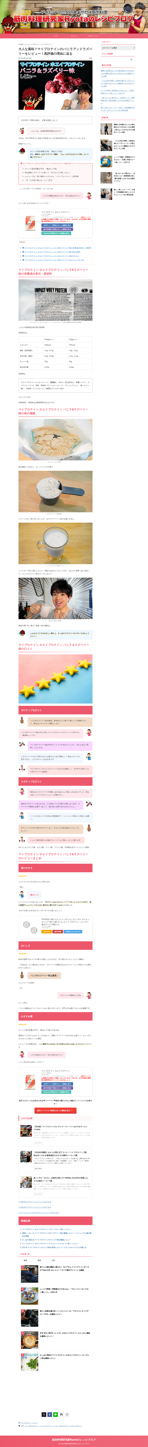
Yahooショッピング (73, 932)
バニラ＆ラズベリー (46, 1426)
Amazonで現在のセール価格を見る (56, 233)
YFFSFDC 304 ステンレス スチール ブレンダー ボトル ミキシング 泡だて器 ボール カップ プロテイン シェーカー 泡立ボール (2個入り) (65, 922)
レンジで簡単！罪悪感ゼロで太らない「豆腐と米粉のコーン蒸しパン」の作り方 (118, 91)
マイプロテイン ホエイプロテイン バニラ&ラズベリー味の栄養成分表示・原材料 (57, 248)
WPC (22, 1426)
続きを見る (38, 1168)
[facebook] (49, 1414)
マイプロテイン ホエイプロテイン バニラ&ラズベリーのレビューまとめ (54, 260)
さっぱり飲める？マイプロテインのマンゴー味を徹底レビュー (46, 1240)
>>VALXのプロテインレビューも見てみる (34, 1207)
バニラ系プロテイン (32, 1426)
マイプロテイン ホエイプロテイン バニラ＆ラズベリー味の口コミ (51, 256)
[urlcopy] (67, 1414)
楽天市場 (57, 932)
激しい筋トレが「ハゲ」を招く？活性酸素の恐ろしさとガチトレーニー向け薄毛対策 (118, 109)
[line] (55, 1414)
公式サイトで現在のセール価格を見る (57, 225)
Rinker (49, 214)
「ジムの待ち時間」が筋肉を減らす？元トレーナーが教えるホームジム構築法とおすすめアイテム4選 (118, 83)
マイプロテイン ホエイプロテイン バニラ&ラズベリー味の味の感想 (52, 252)
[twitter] (44, 1414)
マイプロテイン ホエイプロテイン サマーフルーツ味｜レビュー (46, 1229)
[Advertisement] (55, 1392)
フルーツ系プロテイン (61, 1426)
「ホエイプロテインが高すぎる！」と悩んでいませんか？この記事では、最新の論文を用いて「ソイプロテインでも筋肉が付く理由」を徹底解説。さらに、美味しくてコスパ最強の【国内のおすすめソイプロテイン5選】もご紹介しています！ (62, 1161)
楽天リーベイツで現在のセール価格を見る (53, 1110)
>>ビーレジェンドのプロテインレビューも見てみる (38, 1213)
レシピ (55, 36)
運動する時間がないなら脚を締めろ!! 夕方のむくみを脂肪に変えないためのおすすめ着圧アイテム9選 (118, 73)
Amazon (46, 932)
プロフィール (92, 36)
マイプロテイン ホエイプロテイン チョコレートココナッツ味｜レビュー (50, 1243)
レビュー (74, 36)
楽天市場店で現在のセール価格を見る (57, 229)
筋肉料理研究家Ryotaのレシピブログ (74, 1439)
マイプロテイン (26, 1423)
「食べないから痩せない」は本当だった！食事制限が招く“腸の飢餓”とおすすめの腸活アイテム (118, 100)
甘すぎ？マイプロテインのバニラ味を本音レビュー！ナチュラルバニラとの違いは (54, 1247)
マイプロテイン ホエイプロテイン (55, 212)
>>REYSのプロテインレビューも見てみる (34, 1202)
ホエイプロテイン (76, 1426)
